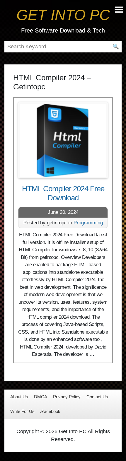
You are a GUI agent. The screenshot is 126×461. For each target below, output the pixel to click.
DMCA (40, 396)
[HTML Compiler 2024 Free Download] (63, 140)
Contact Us (97, 396)
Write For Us (22, 411)
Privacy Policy (67, 396)
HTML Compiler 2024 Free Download (63, 193)
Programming (88, 223)
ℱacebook (50, 411)
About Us (19, 396)
